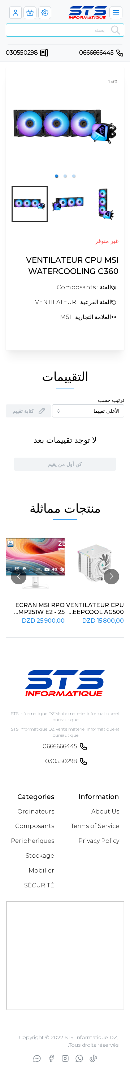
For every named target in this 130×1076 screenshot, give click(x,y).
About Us (105, 811)
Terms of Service (95, 826)
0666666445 (96, 52)
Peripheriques (32, 840)
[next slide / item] (113, 126)
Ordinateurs (35, 811)
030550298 (22, 52)
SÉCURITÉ (39, 885)
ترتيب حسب (111, 400)
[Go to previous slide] (18, 576)
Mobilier (41, 870)
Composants (34, 826)
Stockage (40, 855)
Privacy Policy (98, 840)
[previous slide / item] (17, 126)
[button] (56, 176)
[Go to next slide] (111, 576)
